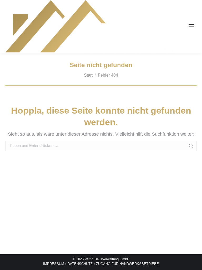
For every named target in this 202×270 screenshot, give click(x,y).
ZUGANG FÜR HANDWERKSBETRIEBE (127, 264)
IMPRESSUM (53, 264)
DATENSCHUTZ (80, 264)
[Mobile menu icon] (191, 26)
